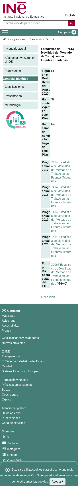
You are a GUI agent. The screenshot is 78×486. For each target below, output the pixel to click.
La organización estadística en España (28, 39)
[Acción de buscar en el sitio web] (71, 23)
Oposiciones (10, 394)
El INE (6, 351)
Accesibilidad (10, 325)
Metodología (13, 105)
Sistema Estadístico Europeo (20, 371)
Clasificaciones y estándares (20, 337)
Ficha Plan (48, 297)
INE (4, 39)
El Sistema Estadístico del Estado (23, 361)
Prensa (6, 330)
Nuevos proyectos (13, 343)
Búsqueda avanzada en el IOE (20, 59)
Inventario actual (15, 48)
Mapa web (8, 315)
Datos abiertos (11, 413)
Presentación (13, 96)
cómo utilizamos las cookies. (30, 481)
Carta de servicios (13, 422)
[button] (66, 32)
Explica (6, 399)
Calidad (7, 366)
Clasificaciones (14, 86)
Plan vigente (13, 70)
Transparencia (11, 356)
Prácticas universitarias (17, 384)
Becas (6, 389)
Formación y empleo (15, 379)
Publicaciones (11, 418)
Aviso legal (9, 320)
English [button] (70, 15)
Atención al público (14, 408)
